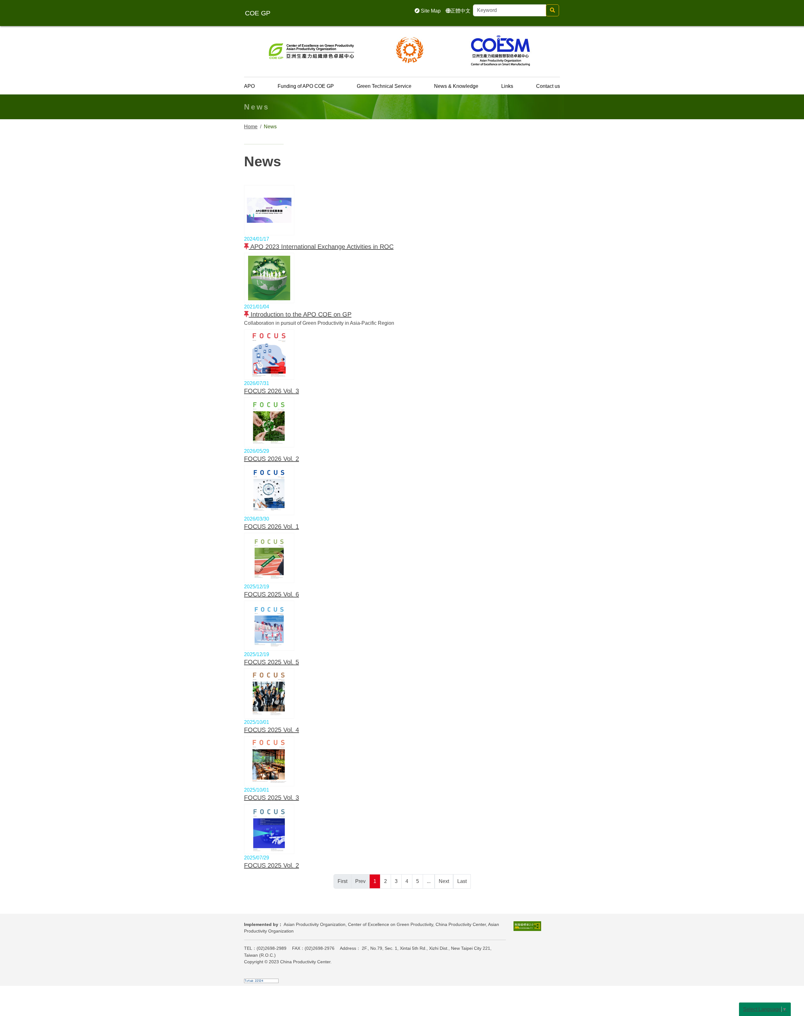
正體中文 (460, 10)
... (429, 881)
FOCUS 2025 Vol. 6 (271, 594)
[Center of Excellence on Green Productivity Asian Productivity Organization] (312, 49)
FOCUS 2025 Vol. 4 (271, 729)
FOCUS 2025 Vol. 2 (271, 865)
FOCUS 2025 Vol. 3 (271, 797)
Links (507, 86)
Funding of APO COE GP (306, 86)
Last (462, 881)
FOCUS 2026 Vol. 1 (271, 526)
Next (444, 881)
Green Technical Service (384, 86)
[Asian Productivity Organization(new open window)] (409, 49)
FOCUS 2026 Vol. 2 (271, 458)
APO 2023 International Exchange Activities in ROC (321, 246)
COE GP (257, 13)
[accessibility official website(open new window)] (527, 925)
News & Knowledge (456, 86)
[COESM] (500, 49)
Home (251, 126)
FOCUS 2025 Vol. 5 (271, 662)
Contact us (548, 86)
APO (249, 86)
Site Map (430, 10)
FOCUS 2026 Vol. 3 (271, 391)
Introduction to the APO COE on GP (300, 314)
